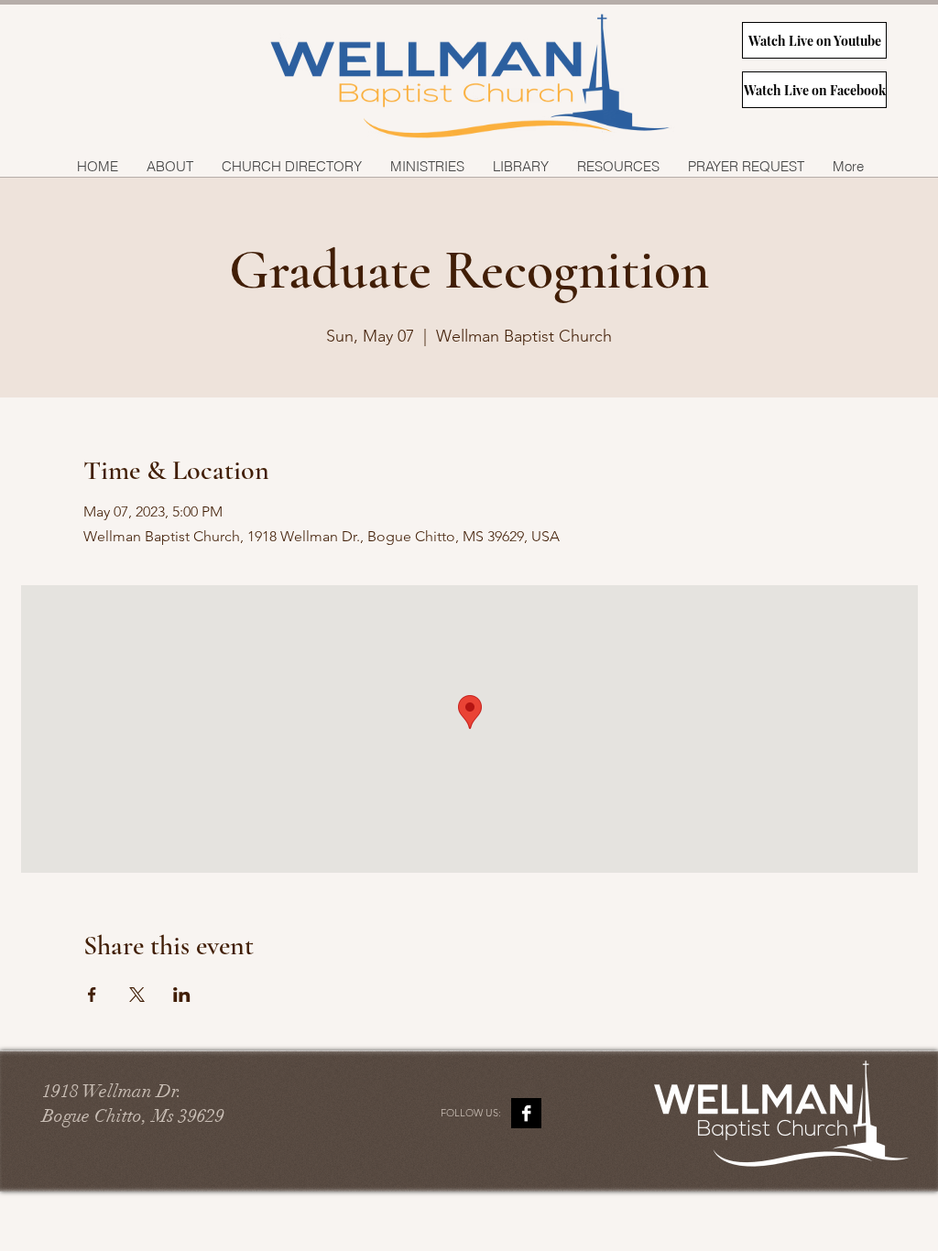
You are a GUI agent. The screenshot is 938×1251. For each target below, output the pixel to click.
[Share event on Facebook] (92, 994)
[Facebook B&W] (526, 1113)
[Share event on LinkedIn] (182, 994)
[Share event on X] (137, 994)
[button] (427, 166)
